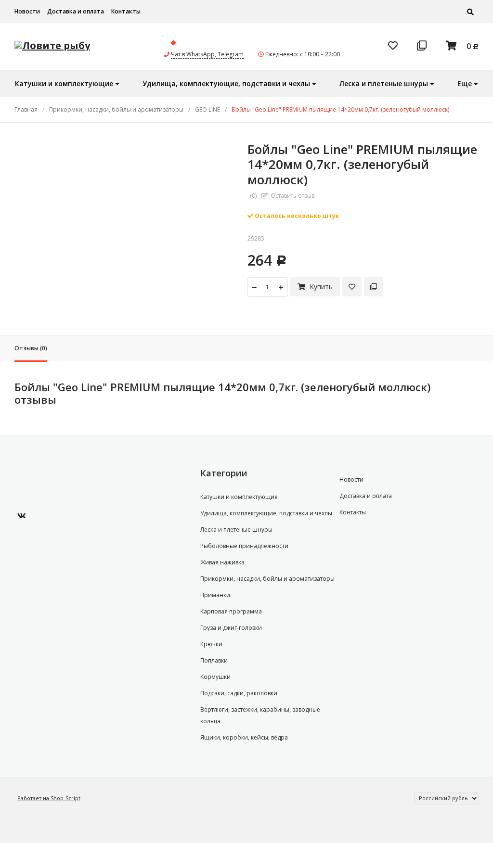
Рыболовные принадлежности (244, 546)
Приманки (215, 595)
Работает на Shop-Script (48, 798)
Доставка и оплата (75, 11)
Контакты (126, 11)
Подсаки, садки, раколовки (238, 693)
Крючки (211, 644)
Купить (320, 286)
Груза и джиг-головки (231, 628)
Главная (26, 110)
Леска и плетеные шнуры (236, 529)
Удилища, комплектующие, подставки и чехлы (266, 513)
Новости (27, 11)
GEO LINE (207, 110)
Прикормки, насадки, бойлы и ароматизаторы (116, 110)
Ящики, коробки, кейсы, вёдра (244, 737)
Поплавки (214, 660)
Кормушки (215, 677)
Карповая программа (231, 611)
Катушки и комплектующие (239, 497)
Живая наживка (222, 562)
